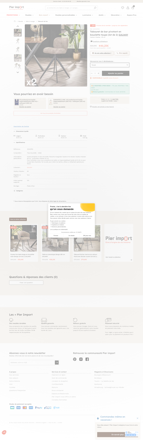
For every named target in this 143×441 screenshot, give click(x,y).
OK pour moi (87, 235)
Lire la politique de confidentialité (59, 229)
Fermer (56, 235)
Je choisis (71, 235)
